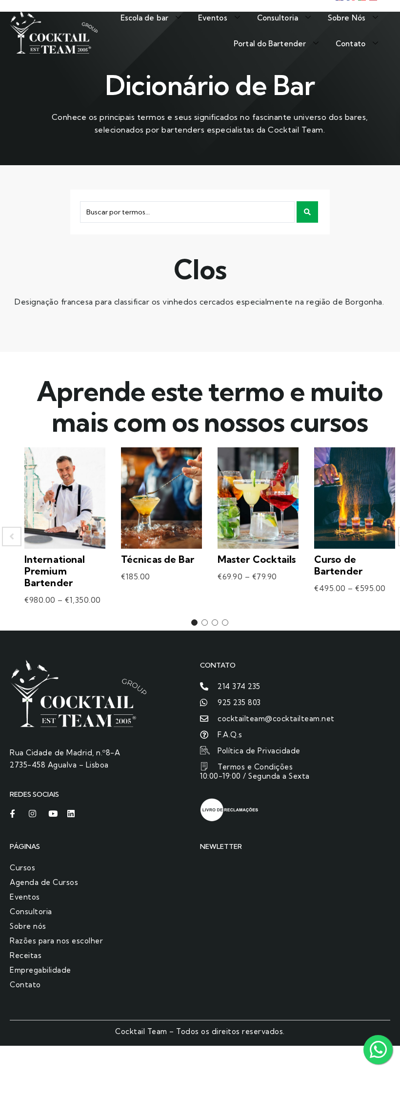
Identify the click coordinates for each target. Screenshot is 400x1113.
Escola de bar (144, 17)
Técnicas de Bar (158, 559)
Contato (350, 43)
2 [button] (204, 622)
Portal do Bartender (270, 43)
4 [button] (225, 622)
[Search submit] (307, 212)
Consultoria (277, 17)
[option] (65, 536)
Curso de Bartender (338, 565)
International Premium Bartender (54, 571)
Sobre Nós (346, 17)
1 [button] (194, 622)
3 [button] (215, 622)
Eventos (212, 17)
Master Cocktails (257, 559)
